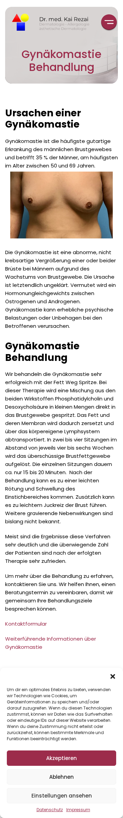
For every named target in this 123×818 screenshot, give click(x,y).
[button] (112, 676)
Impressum (78, 810)
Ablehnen (61, 776)
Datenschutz (50, 810)
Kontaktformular (26, 623)
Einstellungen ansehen (61, 795)
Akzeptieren (61, 758)
